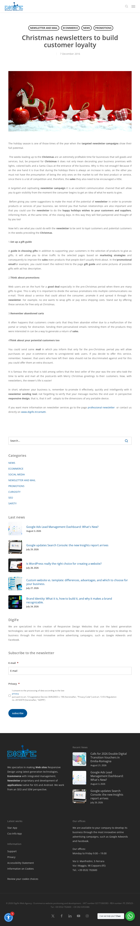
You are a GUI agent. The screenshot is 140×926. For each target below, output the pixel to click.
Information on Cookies (20, 868)
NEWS (86, 27)
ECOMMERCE (70, 27)
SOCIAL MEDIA (16, 474)
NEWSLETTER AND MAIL (44, 27)
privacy (15, 693)
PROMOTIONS (103, 27)
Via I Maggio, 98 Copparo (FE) (89, 865)
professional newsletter (101, 407)
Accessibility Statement (20, 862)
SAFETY (12, 503)
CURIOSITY (14, 491)
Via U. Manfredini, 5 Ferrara (88, 861)
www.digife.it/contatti (33, 411)
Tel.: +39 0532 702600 (85, 870)
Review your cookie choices (22, 878)
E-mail (13, 663)
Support (12, 851)
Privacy (14, 683)
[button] (133, 6)
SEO (10, 497)
